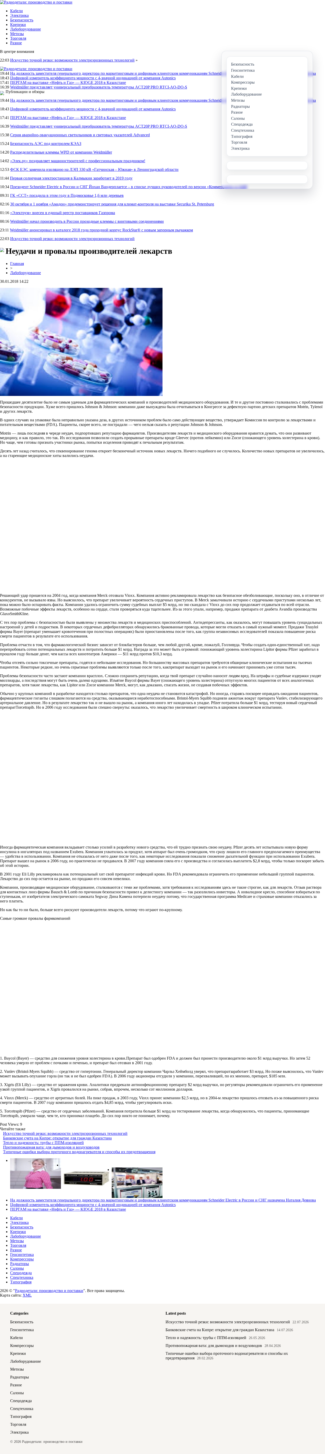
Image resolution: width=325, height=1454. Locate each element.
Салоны (17, 1268)
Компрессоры (22, 1259)
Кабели (16, 11)
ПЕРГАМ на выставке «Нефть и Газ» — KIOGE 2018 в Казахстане (68, 82)
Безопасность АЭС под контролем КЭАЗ (45, 143)
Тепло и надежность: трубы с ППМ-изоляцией (43, 1142)
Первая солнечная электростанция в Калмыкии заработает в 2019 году (71, 178)
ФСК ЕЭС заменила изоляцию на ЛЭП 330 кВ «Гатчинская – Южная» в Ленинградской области (94, 169)
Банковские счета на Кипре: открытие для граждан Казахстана (57, 1138)
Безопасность (21, 20)
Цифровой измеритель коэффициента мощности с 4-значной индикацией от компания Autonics (93, 78)
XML (27, 1295)
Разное (16, 43)
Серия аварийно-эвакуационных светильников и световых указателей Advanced (80, 135)
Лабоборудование (25, 29)
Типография (20, 1282)
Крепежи (18, 24)
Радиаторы (19, 1264)
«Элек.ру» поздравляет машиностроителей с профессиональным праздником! (77, 161)
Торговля (18, 38)
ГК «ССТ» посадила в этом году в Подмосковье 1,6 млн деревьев (67, 195)
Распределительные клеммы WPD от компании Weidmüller (61, 152)
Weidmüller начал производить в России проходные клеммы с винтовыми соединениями (87, 221)
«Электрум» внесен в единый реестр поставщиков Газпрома (62, 213)
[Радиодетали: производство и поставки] (36, 2)
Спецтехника (21, 1277)
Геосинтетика (22, 1254)
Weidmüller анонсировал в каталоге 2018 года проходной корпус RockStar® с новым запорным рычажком (101, 230)
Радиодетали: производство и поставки (49, 1290)
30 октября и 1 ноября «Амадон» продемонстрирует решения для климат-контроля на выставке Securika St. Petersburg (112, 204)
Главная (17, 263)
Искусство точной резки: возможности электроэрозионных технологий (72, 60)
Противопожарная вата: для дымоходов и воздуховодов (51, 1147)
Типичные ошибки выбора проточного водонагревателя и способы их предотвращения (79, 1152)
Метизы (17, 34)
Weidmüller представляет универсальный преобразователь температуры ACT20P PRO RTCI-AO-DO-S (98, 87)
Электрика (19, 15)
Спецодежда (21, 1273)
